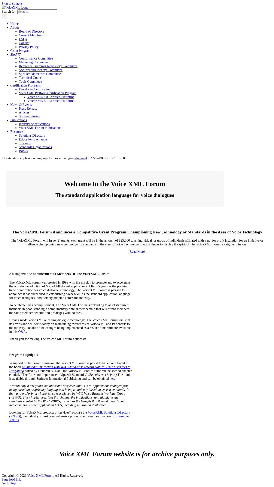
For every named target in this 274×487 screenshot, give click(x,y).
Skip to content (12, 3)
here (112, 378)
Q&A (22, 331)
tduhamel (80, 158)
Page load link (11, 479)
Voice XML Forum (40, 475)
